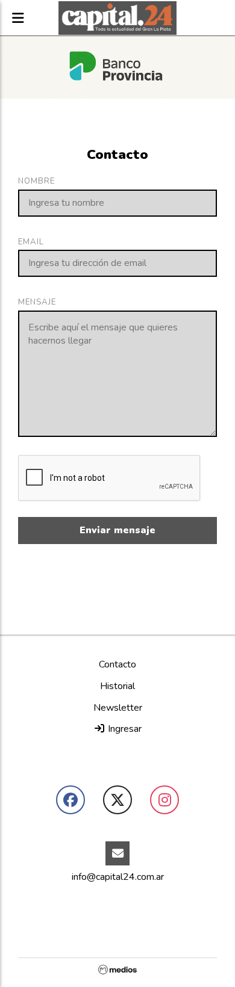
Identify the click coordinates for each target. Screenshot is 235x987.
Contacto (117, 664)
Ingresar (123, 728)
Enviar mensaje (117, 530)
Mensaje (37, 302)
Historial (117, 686)
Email (31, 242)
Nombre (36, 181)
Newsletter (117, 707)
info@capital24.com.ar (118, 876)
